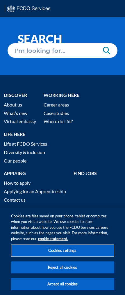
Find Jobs (85, 173)
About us (13, 104)
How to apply (17, 183)
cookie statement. (53, 238)
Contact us (15, 200)
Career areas (56, 104)
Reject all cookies (62, 267)
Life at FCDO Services (25, 143)
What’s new (15, 113)
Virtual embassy (20, 121)
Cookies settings (62, 250)
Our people (15, 160)
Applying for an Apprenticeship (35, 191)
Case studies (56, 113)
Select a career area (27, 45)
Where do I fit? (58, 121)
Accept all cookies (62, 284)
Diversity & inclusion (24, 152)
